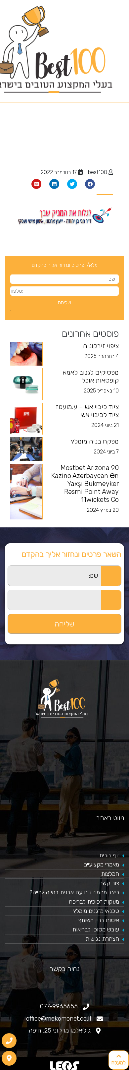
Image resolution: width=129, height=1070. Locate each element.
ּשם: (4, 569)
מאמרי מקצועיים (101, 864)
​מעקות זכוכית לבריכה (94, 901)
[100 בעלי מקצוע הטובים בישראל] (64, 698)
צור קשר (109, 883)
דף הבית (109, 855)
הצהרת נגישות (102, 938)
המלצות (110, 873)
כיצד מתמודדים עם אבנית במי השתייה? (74, 892)
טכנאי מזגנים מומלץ (96, 911)
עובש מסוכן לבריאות (95, 929)
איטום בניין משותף (98, 920)
